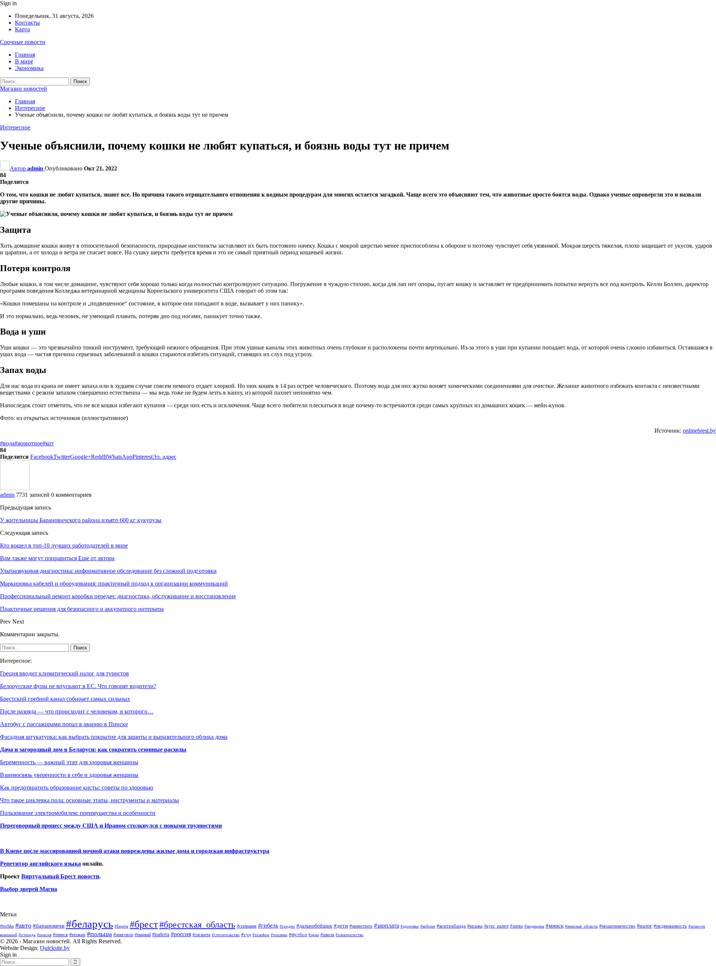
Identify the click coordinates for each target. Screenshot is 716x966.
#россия (181, 934)
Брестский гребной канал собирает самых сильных (65, 699)
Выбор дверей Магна (28, 889)
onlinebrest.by (699, 430)
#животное (29, 443)
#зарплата (386, 925)
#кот (48, 443)
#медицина (534, 926)
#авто (23, 925)
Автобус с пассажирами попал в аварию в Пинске (64, 724)
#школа (327, 934)
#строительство (226, 935)
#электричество (350, 934)
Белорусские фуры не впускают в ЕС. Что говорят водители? (78, 686)
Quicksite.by (55, 948)
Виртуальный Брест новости (60, 876)
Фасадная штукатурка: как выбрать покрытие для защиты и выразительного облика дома (113, 737)
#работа (160, 934)
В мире (24, 61)
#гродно (287, 926)
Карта (22, 29)
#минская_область (581, 926)
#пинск (60, 934)
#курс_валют (496, 926)
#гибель (268, 925)
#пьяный (143, 934)
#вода (7, 443)
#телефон (260, 935)
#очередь (27, 935)
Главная (25, 54)
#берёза (121, 926)
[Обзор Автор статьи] (15, 488)
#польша (99, 934)
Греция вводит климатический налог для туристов (64, 673)
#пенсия (44, 934)
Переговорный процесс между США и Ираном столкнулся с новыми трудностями (111, 825)
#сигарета (201, 934)
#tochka (7, 926)
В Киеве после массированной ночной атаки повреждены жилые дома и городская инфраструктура (134, 851)
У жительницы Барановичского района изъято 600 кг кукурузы (80, 520)
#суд (246, 934)
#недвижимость (670, 926)
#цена (313, 934)
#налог (644, 926)
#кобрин (427, 926)
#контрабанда (451, 926)
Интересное (15, 127)
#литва (516, 926)
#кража (475, 926)
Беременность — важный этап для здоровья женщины (69, 762)
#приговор (123, 934)
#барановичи (49, 926)
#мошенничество (617, 926)
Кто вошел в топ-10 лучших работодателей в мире (64, 545)
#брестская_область (197, 924)
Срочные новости (22, 42)
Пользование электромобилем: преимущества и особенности (78, 813)
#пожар (77, 934)
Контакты (27, 22)
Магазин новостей (23, 88)
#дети (341, 926)
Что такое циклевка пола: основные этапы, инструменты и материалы (89, 800)
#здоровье (410, 926)
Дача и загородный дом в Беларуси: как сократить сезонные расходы (93, 749)
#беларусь (89, 924)
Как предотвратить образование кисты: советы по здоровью (76, 787)
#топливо (279, 934)
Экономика (29, 68)
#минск (554, 925)
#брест (144, 924)
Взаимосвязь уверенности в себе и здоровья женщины (69, 775)
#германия (247, 926)
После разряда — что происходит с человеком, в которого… (76, 711)
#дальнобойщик (314, 926)
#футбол (298, 934)
